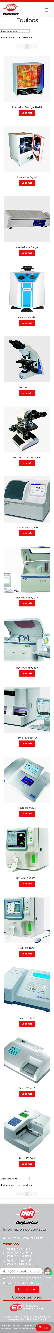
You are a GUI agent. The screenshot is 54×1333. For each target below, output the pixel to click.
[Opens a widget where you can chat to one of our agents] (43, 1328)
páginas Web (29, 1329)
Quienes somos (11, 1316)
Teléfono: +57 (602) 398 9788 (26, 1238)
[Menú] (46, 10)
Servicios (27, 1316)
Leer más (27, 113)
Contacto (42, 1319)
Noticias (31, 1319)
